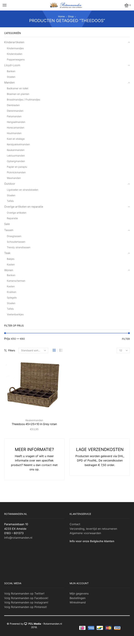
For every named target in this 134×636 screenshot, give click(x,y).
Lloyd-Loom (12, 65)
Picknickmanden (16, 172)
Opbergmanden (16, 161)
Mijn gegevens (79, 593)
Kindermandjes (15, 48)
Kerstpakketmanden (18, 144)
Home (61, 16)
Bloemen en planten (18, 93)
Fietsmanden (14, 116)
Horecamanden (15, 127)
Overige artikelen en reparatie (23, 206)
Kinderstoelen (14, 53)
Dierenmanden (15, 110)
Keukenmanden (34, 420)
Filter (126, 338)
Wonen (8, 270)
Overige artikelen (16, 212)
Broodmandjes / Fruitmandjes (23, 99)
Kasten (11, 264)
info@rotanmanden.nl (18, 537)
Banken (11, 71)
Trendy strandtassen (18, 247)
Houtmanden (14, 133)
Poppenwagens (16, 59)
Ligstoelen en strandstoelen (22, 189)
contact (47, 465)
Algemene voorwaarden (85, 533)
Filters (11, 350)
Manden (9, 82)
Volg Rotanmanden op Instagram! (26, 602)
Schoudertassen (16, 241)
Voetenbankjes (15, 314)
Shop (71, 16)
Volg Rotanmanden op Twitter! (24, 593)
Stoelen (11, 76)
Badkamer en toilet (17, 88)
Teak (7, 253)
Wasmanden (14, 177)
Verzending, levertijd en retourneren (93, 528)
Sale (7, 224)
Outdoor (9, 183)
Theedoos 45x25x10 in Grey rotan (34, 424)
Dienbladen (13, 105)
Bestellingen (77, 598)
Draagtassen (14, 236)
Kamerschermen (16, 280)
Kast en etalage (16, 138)
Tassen (8, 230)
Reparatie (12, 218)
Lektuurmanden (16, 155)
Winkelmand (78, 602)
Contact (75, 524)
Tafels (10, 200)
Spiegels (12, 297)
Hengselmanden (16, 121)
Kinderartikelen (14, 42)
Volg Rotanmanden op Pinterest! (25, 607)
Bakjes (10, 258)
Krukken (11, 291)
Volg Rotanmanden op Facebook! (26, 598)
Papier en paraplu (17, 166)
